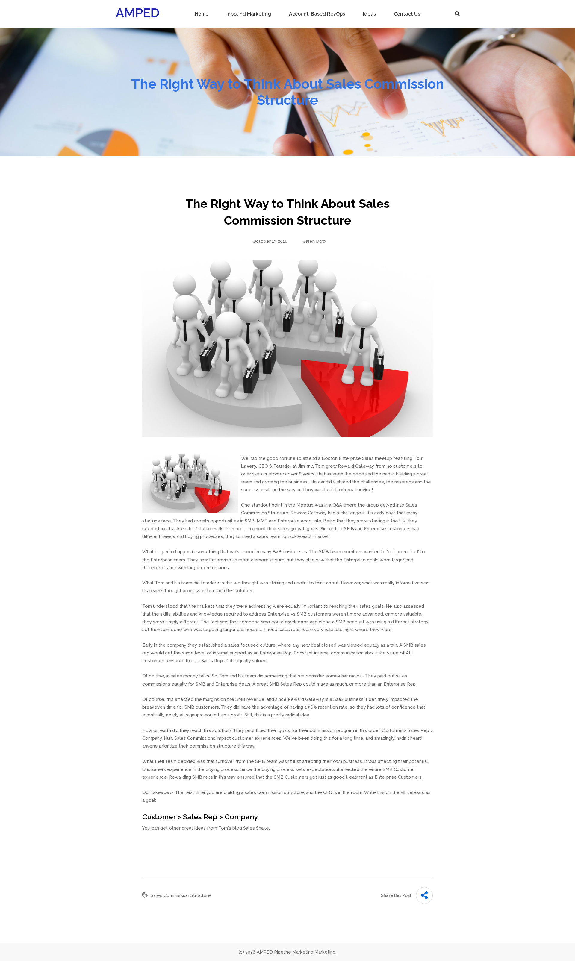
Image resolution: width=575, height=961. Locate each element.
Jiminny (305, 466)
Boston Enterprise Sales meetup (357, 458)
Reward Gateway (356, 466)
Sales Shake (256, 828)
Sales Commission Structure (181, 895)
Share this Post (396, 895)
